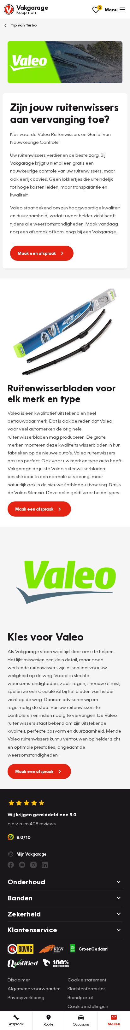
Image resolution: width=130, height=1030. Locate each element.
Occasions (81, 1024)
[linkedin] (45, 865)
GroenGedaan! (94, 948)
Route (49, 1024)
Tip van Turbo (23, 25)
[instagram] (33, 865)
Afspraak (16, 1023)
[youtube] (22, 865)
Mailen (114, 1023)
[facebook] (11, 865)
